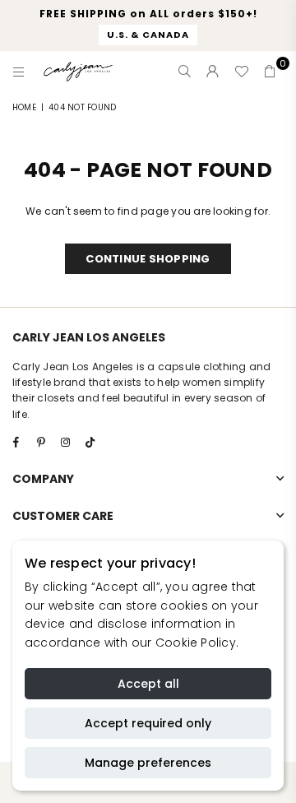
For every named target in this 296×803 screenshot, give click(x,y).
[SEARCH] (185, 71)
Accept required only (148, 723)
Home (24, 107)
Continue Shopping (148, 259)
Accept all (148, 683)
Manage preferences (148, 762)
